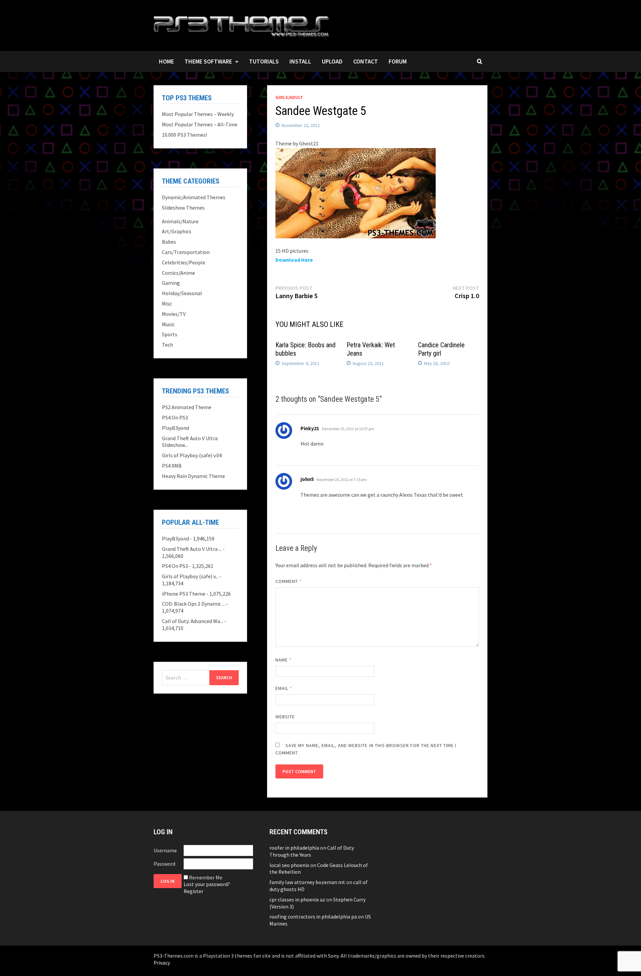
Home (166, 61)
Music (168, 324)
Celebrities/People (183, 262)
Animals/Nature (180, 221)
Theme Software (208, 61)
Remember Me (205, 877)
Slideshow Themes (183, 207)
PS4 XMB (172, 465)
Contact (365, 61)
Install (300, 61)
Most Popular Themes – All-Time (199, 124)
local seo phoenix (289, 865)
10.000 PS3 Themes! (184, 134)
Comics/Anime (178, 272)
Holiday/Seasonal (182, 293)
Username (165, 850)
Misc (167, 303)
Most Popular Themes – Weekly (198, 114)
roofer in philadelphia (294, 847)
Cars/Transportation (186, 252)
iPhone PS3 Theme (183, 593)
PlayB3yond (175, 427)
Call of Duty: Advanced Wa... (192, 621)
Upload (332, 61)
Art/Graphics (176, 231)
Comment (288, 581)
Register (193, 891)
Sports (169, 334)
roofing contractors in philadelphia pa (313, 916)
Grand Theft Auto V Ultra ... (192, 548)
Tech (167, 344)
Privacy (162, 962)
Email (283, 688)
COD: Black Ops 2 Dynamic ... (193, 603)
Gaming (171, 282)
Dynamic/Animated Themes (193, 197)
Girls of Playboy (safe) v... (190, 576)
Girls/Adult (289, 97)
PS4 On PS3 (175, 417)
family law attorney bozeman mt (307, 882)
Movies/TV (174, 314)
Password (164, 863)
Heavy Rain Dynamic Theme (193, 476)
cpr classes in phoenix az (297, 899)
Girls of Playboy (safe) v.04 (192, 455)
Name (283, 660)
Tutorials (264, 61)
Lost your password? (207, 884)
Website (285, 717)
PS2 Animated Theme (186, 407)
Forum (398, 61)
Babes (169, 241)
